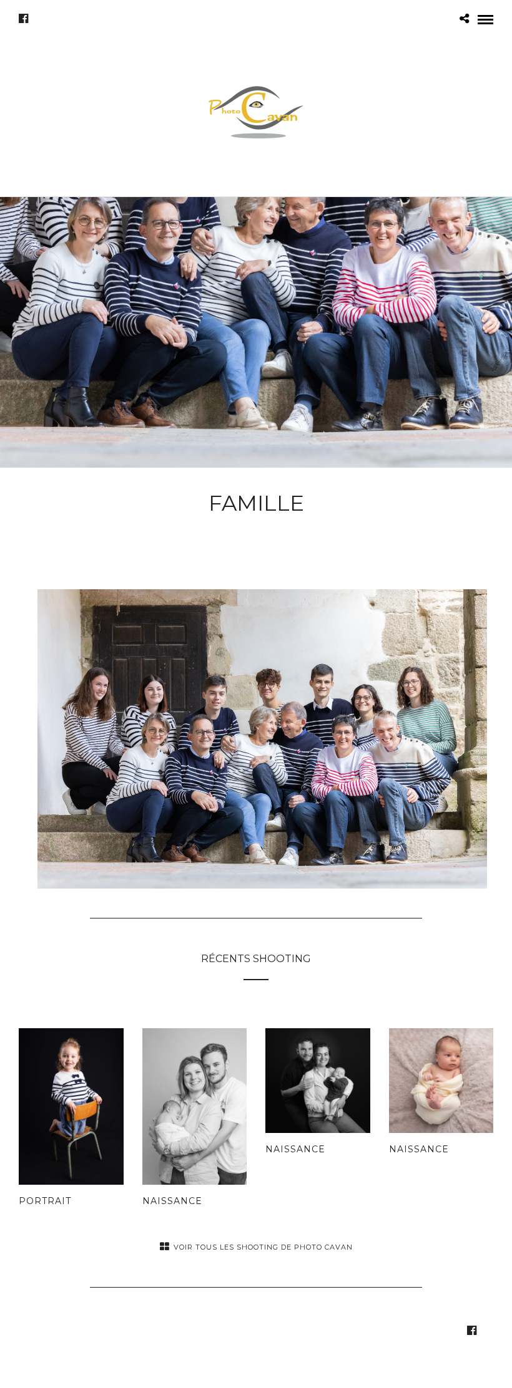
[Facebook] (23, 18)
